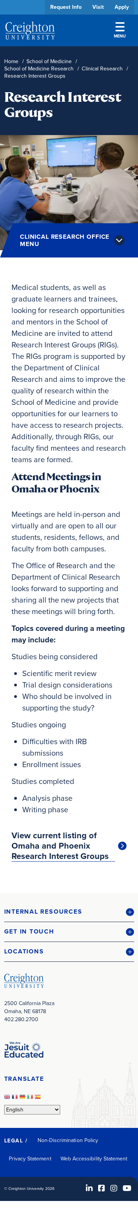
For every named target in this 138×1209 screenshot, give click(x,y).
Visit (98, 7)
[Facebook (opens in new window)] (101, 1188)
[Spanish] (39, 1099)
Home (11, 61)
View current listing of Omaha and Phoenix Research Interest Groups (60, 846)
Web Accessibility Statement (94, 1159)
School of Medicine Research (39, 68)
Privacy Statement (30, 1159)
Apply (122, 7)
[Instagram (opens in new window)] (114, 1188)
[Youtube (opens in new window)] (127, 1188)
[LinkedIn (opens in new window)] (89, 1188)
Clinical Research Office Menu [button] (64, 240)
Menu (120, 36)
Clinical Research (102, 68)
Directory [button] (62, 234)
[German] (23, 1099)
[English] (8, 1099)
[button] (69, 912)
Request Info (66, 7)
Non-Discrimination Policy (68, 1140)
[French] (16, 1099)
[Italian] (31, 1099)
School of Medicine (49, 61)
